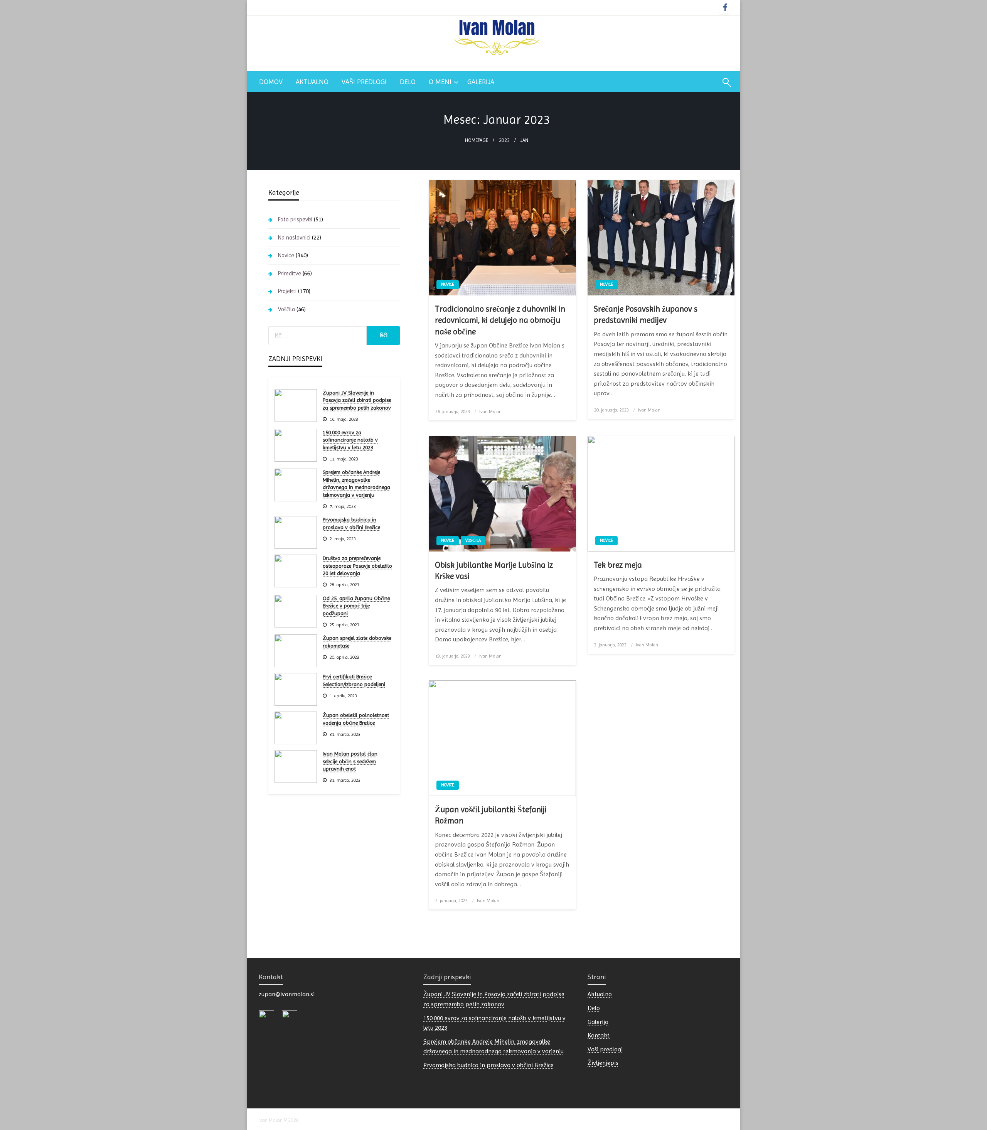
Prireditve (289, 273)
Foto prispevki (295, 219)
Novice (447, 284)
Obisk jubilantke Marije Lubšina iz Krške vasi (494, 570)
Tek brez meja (618, 565)
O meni (440, 82)
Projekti (287, 291)
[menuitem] (271, 81)
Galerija (480, 82)
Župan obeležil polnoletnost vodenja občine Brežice (356, 719)
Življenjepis (603, 1062)
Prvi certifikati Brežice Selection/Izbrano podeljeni (354, 680)
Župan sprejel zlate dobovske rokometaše (357, 642)
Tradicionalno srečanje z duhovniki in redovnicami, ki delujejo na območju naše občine (500, 320)
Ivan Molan (490, 411)
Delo (408, 82)
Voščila (473, 540)
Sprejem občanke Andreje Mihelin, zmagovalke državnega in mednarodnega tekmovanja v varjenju (356, 483)
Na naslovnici (294, 237)
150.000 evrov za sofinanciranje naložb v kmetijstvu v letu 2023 (350, 439)
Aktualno (312, 82)
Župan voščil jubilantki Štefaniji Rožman (491, 815)
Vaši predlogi (364, 82)
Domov (271, 82)
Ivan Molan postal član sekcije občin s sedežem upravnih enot (350, 761)
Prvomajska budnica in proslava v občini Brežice (351, 523)
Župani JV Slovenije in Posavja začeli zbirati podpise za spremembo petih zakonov (357, 400)
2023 (504, 140)
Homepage (476, 140)
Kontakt (599, 1035)
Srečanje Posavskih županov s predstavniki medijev (645, 314)
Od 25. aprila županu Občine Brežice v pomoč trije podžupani (356, 605)
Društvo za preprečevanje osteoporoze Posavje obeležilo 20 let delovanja (357, 565)
